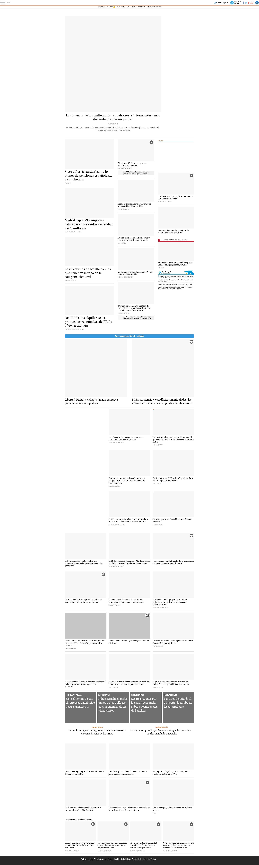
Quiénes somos (87, 859)
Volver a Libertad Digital (221, 2)
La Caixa (176, 273)
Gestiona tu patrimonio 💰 (106, 7)
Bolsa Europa (131, 7)
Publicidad (136, 859)
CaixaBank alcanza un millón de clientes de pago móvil (175, 284)
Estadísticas (126, 859)
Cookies (117, 859)
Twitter (246, 2)
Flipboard (249, 2)
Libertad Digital (177, 860)
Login (257, 2)
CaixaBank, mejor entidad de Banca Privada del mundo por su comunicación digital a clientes (175, 287)
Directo (237, 2)
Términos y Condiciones (103, 859)
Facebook (243, 2)
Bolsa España (121, 7)
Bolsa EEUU (141, 7)
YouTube (251, 2)
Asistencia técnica (148, 859)
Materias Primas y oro (154, 7)
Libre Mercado (129, 3)
